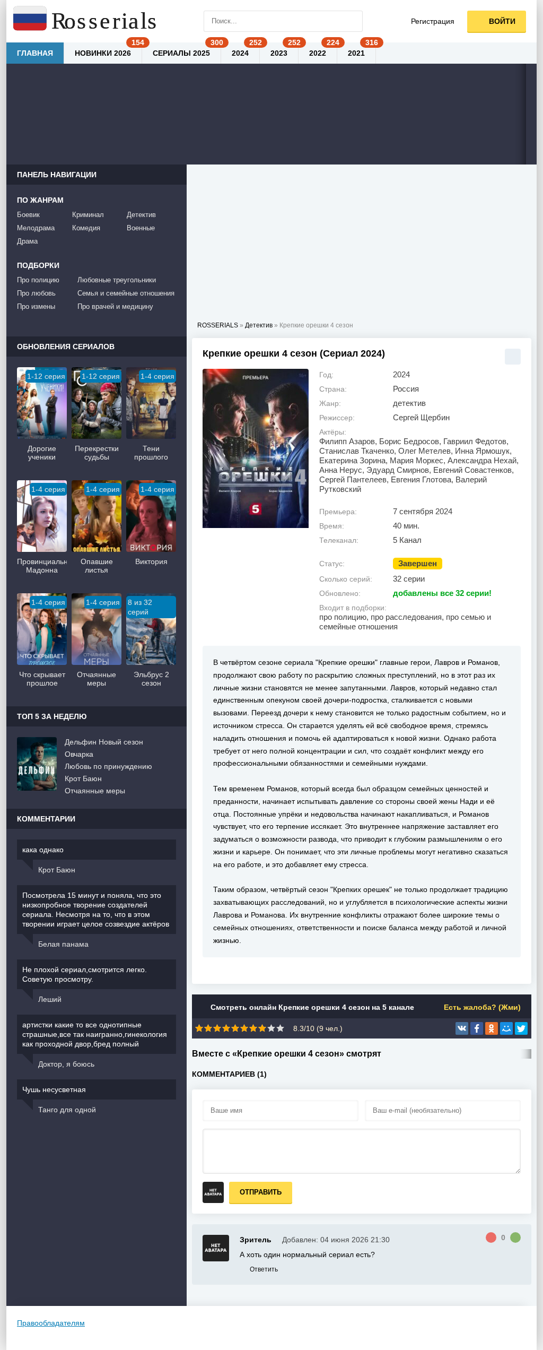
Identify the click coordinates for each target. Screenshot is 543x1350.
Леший (50, 999)
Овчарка (79, 754)
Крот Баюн (83, 778)
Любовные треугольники (116, 280)
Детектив (141, 215)
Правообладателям (51, 1323)
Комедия (86, 228)
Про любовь (36, 293)
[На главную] (85, 21)
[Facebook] (476, 1028)
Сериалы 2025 (181, 53)
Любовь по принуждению (108, 766)
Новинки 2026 (103, 53)
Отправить (261, 1192)
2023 (278, 53)
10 (280, 1028)
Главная (35, 53)
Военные (141, 228)
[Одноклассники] (491, 1028)
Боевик (28, 215)
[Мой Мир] (506, 1028)
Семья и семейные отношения (125, 293)
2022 (317, 53)
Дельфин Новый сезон (104, 742)
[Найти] (352, 21)
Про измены (36, 306)
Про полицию (38, 280)
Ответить (264, 1269)
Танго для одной (67, 1109)
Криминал (88, 215)
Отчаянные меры (95, 790)
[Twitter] (521, 1028)
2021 (356, 53)
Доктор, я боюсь (66, 1064)
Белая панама (63, 944)
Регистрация (432, 21)
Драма (27, 241)
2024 (240, 53)
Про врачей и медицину (115, 306)
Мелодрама (36, 228)
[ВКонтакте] (462, 1028)
